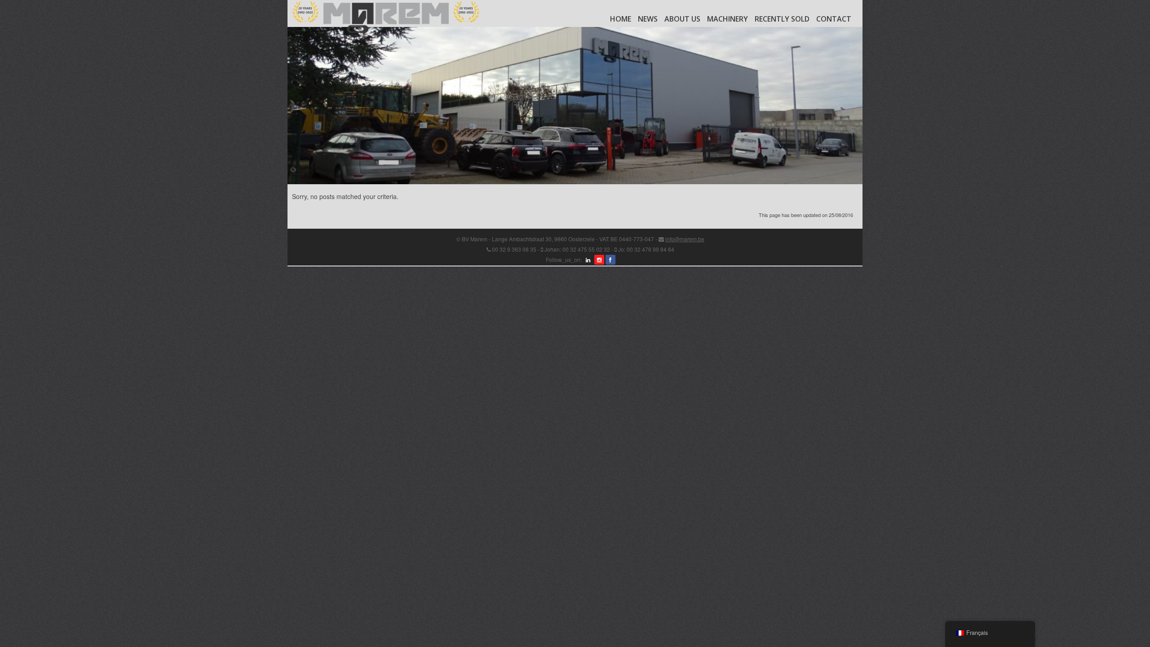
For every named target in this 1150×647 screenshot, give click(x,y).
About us (682, 19)
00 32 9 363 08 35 (514, 249)
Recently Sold (782, 19)
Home (620, 19)
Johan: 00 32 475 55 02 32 (577, 249)
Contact (833, 19)
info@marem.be (684, 239)
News (648, 19)
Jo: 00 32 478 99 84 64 (646, 249)
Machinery (727, 19)
